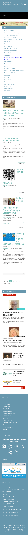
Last (9, 283)
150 (14, 279)
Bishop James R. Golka (7, 217)
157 (16, 281)
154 (7, 281)
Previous (10, 279)
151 (17, 279)
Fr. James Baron (6, 145)
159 (22, 281)
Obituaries (21, 336)
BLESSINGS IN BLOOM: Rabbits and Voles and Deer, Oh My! (9, 104)
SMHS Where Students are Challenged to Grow (19, 373)
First (5, 279)
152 (20, 279)
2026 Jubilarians (17, 380)
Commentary (21, 308)
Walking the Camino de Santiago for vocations (9, 237)
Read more (21, 132)
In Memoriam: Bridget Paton (12, 340)
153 (4, 281)
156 (13, 281)
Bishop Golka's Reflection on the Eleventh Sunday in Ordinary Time (9, 201)
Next (5, 283)
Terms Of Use (19, 532)
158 (19, 281)
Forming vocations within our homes (11, 139)
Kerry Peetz (5, 118)
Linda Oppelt (5, 185)
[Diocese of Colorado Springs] (10, 3)
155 (10, 281)
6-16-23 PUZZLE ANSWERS (9, 175)
